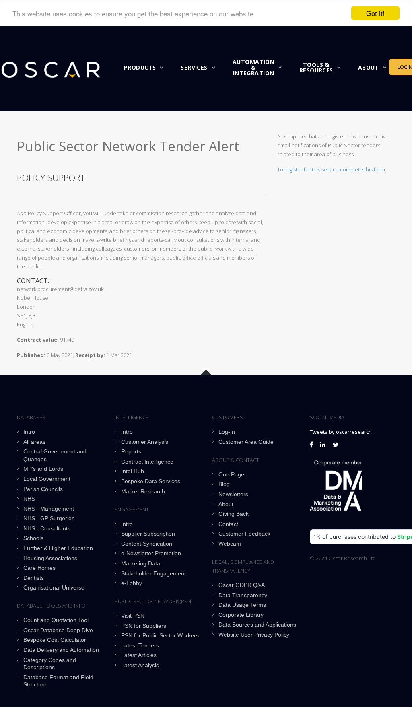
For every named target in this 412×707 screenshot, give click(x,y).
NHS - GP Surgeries (48, 518)
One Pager (232, 474)
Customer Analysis (144, 442)
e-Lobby (131, 583)
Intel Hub (132, 471)
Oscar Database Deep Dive (58, 630)
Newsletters (233, 494)
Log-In (226, 432)
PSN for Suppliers (143, 625)
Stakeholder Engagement (153, 573)
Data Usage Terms (242, 605)
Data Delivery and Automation (61, 650)
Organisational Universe (53, 587)
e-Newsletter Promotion (151, 553)
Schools (33, 538)
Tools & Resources (316, 67)
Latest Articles (139, 655)
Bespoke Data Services (150, 481)
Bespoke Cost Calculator (54, 640)
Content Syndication (146, 543)
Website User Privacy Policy (253, 634)
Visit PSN (132, 615)
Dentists (33, 578)
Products (140, 67)
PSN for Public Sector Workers (160, 635)
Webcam (229, 543)
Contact (228, 524)
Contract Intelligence (147, 461)
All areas (34, 442)
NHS (29, 498)
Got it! (375, 13)
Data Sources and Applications (257, 624)
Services (194, 67)
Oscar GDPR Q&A (241, 585)
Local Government (46, 479)
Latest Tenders (140, 645)
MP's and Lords (43, 469)
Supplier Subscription (148, 533)
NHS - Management (48, 508)
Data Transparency (242, 595)
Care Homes (39, 568)
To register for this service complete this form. (331, 169)
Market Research (143, 491)
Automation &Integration (253, 67)
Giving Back (233, 514)
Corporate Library (241, 615)
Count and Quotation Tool (56, 620)
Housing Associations (50, 558)
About (368, 67)
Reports (131, 451)
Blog (224, 484)
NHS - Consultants (46, 528)
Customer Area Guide (246, 442)
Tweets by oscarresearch (341, 431)
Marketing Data (140, 563)
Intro (29, 432)
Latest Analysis (140, 665)
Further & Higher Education (58, 548)
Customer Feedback (244, 533)
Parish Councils (43, 489)
